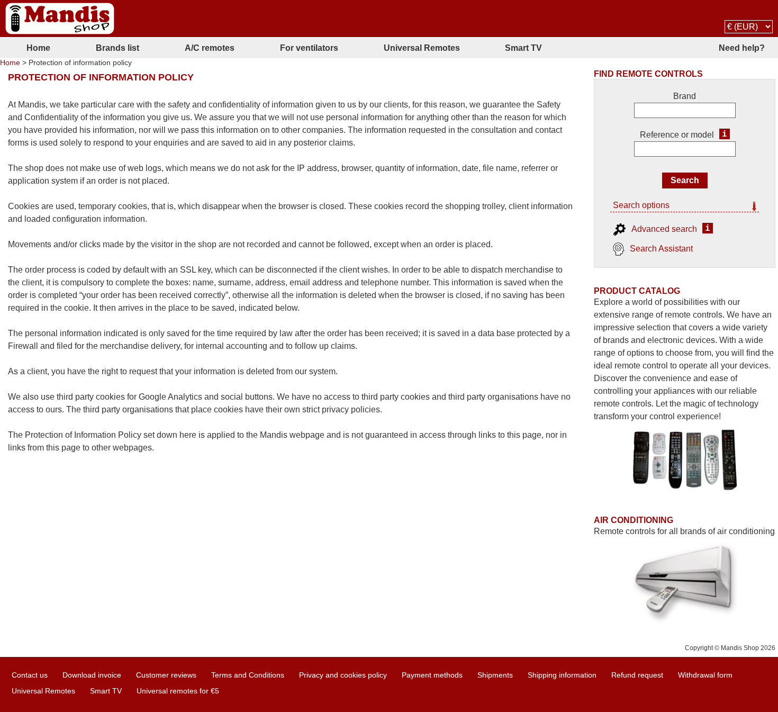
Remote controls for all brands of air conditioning (684, 531)
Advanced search (664, 228)
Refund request (637, 675)
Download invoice (91, 675)
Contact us (30, 675)
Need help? (742, 47)
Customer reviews (166, 675)
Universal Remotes (422, 47)
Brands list (117, 47)
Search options (641, 205)
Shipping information (562, 675)
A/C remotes (209, 47)
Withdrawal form (705, 675)
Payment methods (432, 675)
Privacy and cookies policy (343, 675)
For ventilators (309, 47)
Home (38, 47)
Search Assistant (661, 248)
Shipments (495, 675)
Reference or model (677, 134)
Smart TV (523, 47)
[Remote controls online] (59, 18)
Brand (684, 96)
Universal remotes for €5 (178, 691)
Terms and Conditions (247, 675)
